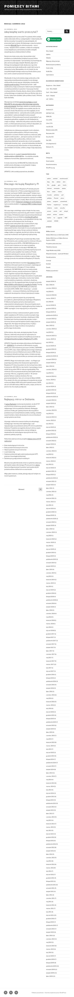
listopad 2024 (50, 352)
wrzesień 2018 (50, 603)
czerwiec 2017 (50, 654)
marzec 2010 (50, 949)
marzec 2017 (50, 664)
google (54, 185)
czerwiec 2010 (50, 939)
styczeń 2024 (50, 386)
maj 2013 (49, 820)
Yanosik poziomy (51, 257)
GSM (47, 116)
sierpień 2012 (50, 851)
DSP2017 (49, 113)
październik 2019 (51, 559)
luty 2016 (49, 708)
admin (49, 178)
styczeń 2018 (50, 630)
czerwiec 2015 (50, 735)
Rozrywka (49, 133)
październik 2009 (51, 966)
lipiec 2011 (49, 895)
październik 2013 (51, 803)
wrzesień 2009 (50, 969)
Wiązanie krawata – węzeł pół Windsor (57, 253)
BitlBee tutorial (50, 231)
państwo (56, 195)
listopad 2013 (50, 800)
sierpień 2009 (50, 973)
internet (49, 188)
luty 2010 (49, 952)
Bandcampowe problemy (53, 64)
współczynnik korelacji (11, 84)
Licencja (48, 260)
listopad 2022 (50, 434)
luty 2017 (48, 668)
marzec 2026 (50, 298)
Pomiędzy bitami (21, 6)
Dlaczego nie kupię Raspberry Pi (21, 184)
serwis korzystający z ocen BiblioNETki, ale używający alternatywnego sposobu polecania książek (21, 104)
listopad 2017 (50, 637)
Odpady (48, 58)
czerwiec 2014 (50, 776)
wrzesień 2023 (50, 400)
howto (64, 185)
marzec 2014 (50, 786)
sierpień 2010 (50, 932)
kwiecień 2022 (50, 457)
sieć (60, 211)
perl (62, 195)
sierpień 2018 (50, 607)
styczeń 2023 (50, 427)
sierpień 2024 (50, 362)
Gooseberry (31, 263)
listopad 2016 (50, 678)
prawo (49, 201)
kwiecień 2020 (50, 539)
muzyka (49, 195)
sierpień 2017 (50, 647)
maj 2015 (49, 739)
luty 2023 (49, 423)
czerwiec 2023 (50, 410)
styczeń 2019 (50, 590)
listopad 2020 (50, 515)
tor (54, 217)
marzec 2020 (50, 542)
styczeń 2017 (50, 671)
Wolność (48, 147)
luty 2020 (49, 545)
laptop (64, 188)
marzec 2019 (50, 583)
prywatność (63, 201)
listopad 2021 (50, 474)
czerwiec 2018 (50, 613)
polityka (49, 198)
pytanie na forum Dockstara (19, 226)
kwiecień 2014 (50, 783)
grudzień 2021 (50, 471)
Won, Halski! (49, 51)
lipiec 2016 (49, 691)
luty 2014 (49, 790)
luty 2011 (48, 912)
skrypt (66, 211)
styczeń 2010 (50, 956)
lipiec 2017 (49, 651)
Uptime (48, 54)
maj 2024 (49, 373)
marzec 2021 (50, 501)
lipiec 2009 (49, 976)
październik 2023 (51, 396)
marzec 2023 (50, 420)
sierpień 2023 (50, 403)
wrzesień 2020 (50, 522)
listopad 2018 (50, 596)
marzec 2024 (50, 379)
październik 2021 (51, 478)
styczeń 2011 (50, 915)
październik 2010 (51, 925)
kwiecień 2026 (50, 295)
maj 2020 (49, 535)
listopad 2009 (50, 962)
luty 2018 (49, 627)
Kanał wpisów (50, 161)
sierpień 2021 (50, 484)
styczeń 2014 (50, 793)
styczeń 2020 (50, 549)
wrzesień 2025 (50, 318)
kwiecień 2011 (50, 905)
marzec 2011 (50, 908)
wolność (49, 221)
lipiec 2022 (49, 447)
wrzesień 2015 (50, 725)
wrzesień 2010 (50, 929)
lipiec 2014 (49, 773)
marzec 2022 (50, 461)
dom (64, 182)
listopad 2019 (50, 556)
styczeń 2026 (50, 305)
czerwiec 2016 (50, 695)
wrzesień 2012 (50, 847)
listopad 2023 (50, 393)
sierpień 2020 (50, 525)
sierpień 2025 (50, 322)
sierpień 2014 (50, 769)
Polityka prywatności (52, 270)
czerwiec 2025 (50, 329)
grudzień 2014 (50, 756)
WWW (56, 221)
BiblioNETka (15, 45)
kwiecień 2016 (50, 701)
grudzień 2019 (50, 552)
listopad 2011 (50, 881)
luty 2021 (48, 505)
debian (58, 182)
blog (48, 182)
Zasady (48, 267)
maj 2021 (49, 495)
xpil (47, 99)
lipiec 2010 (49, 935)
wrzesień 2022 (50, 440)
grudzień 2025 (50, 308)
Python (49, 204)
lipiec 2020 (49, 529)
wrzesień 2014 (50, 766)
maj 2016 (49, 698)
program (55, 201)
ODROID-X (10, 345)
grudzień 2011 (50, 878)
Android (48, 109)
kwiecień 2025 (50, 335)
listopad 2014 (50, 759)
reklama (49, 208)
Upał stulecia (50, 75)
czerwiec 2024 (50, 369)
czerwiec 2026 (50, 288)
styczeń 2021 (50, 508)
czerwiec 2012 (50, 857)
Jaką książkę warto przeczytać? (21, 31)
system (61, 214)
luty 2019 (49, 586)
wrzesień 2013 (50, 807)
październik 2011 (51, 884)
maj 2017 (49, 657)
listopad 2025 (50, 312)
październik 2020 (51, 518)
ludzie (54, 191)
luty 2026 (49, 301)
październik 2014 (51, 762)
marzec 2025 (50, 339)
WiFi (66, 217)
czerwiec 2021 (50, 491)
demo (38, 465)
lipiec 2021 (49, 488)
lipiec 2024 (49, 366)
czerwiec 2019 (50, 573)
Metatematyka (50, 130)
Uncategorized (50, 143)
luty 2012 (48, 871)
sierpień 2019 (50, 566)
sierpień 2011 (50, 891)
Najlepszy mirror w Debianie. (19, 399)
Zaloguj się (49, 157)
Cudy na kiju (49, 68)
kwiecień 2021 (50, 498)
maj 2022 (49, 454)
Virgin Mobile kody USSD (53, 250)
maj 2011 (48, 901)
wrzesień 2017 (50, 644)
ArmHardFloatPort (31, 217)
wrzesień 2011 (50, 888)
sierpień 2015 (50, 729)
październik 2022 (51, 437)
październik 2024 (51, 356)
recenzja (65, 204)
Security (48, 137)
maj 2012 (49, 861)
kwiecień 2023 (50, 417)
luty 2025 (49, 342)
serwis (55, 211)
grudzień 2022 (50, 430)
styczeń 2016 (50, 712)
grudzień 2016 (50, 674)
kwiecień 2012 (50, 864)
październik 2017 (51, 640)
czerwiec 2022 (50, 451)
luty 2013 (49, 830)
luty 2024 (49, 383)
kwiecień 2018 (50, 620)
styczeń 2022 (50, 467)
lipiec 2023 (49, 406)
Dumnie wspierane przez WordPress (55, 992)
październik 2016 (51, 681)
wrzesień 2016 (50, 684)
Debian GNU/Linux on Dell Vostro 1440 (57, 235)
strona (55, 214)
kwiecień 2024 (50, 376)
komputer (57, 188)
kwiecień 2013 (50, 823)
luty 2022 (49, 464)
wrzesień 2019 (50, 562)
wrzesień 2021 (50, 481)
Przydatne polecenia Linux (53, 243)
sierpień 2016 (50, 688)
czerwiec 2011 (50, 898)
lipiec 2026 (49, 284)
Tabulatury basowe (51, 247)
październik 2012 (51, 844)
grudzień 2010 (50, 918)
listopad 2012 (50, 840)
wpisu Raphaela (11, 404)
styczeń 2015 (50, 752)
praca (62, 198)
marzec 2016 (50, 705)
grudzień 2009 (50, 959)
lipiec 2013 (49, 813)
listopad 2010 (50, 922)
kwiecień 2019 (50, 579)
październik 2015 (51, 722)
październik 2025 (51, 315)
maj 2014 (49, 779)
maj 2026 (49, 291)
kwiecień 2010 (50, 946)
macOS (48, 126)
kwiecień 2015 (50, 742)
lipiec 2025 (49, 325)
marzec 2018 (50, 623)
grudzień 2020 (50, 512)
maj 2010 (49, 942)
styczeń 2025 (50, 345)
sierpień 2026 (50, 281)
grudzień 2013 (50, 796)
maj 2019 (49, 576)
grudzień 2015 (50, 715)
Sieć (47, 140)
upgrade (59, 217)
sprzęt (49, 214)
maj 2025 (49, 332)
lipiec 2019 (49, 569)
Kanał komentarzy (51, 164)
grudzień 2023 (50, 390)
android (55, 178)
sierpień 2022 (50, 444)
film (48, 185)
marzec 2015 (50, 746)
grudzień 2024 (50, 349)
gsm (59, 185)
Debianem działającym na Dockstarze (28, 202)
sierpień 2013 (50, 810)
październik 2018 (51, 600)
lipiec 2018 (49, 610)
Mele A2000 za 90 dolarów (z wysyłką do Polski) (20, 284)
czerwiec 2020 (50, 532)
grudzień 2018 (50, 593)
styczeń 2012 (50, 874)
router (56, 208)
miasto (60, 191)
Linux (47, 123)
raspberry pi (57, 204)
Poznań (56, 198)
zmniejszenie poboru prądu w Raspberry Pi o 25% (20, 339)
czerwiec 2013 (50, 817)
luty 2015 (49, 749)
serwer (49, 211)
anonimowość (64, 178)
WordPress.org (50, 168)
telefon (49, 217)
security (62, 208)
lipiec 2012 (49, 854)
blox (53, 182)
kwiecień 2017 (50, 661)
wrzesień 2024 (50, 359)
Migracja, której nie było (53, 61)
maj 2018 (49, 617)
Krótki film (49, 71)
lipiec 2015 (49, 732)
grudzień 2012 (50, 837)
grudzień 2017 (50, 634)
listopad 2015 (50, 718)
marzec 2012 (50, 868)
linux (48, 191)
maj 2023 (49, 413)
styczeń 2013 (50, 834)
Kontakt (48, 264)
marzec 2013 (50, 827)
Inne (47, 120)
